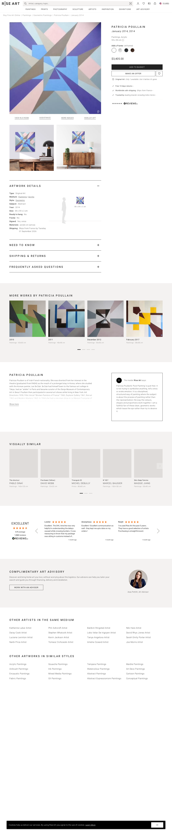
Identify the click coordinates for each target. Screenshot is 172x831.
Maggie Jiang (142, 483)
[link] (130, 3)
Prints (44, 9)
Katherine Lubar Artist (20, 628)
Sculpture (78, 9)
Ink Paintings (55, 669)
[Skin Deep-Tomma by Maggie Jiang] (148, 463)
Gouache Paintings (58, 664)
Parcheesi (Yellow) (48, 480)
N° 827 (105, 480)
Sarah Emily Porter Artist (138, 637)
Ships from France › (145, 90)
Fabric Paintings (17, 678)
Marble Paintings (134, 664)
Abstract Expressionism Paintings (104, 678)
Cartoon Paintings (135, 673)
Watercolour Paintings (98, 669)
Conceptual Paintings (137, 678)
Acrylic (31, 197)
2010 (11, 340)
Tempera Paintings (96, 664)
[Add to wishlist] (159, 73)
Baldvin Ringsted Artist (98, 628)
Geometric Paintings (42, 15)
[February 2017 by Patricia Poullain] (144, 319)
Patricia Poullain (61, 15)
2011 (50, 340)
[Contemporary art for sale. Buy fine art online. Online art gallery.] (10, 3)
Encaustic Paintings (19, 673)
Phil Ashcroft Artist (57, 628)
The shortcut (14, 480)
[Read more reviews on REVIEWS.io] (20, 539)
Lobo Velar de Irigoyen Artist (101, 632)
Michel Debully (81, 483)
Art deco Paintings (135, 669)
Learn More (90, 825)
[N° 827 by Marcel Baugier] (117, 463)
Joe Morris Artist (134, 642)
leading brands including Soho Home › (140, 95)
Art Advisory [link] (143, 9)
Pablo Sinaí (16, 483)
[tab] (55, 185)
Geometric (20, 200)
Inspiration (108, 9)
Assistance (45, 118)
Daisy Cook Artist (18, 632)
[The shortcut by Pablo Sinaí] (23, 463)
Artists (92, 9)
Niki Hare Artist (133, 628)
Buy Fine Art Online (11, 15)
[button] (37, 531)
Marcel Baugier (112, 483)
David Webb (47, 483)
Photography (60, 9)
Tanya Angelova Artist (98, 637)
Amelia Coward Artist (97, 642)
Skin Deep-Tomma (141, 480)
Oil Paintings (54, 678)
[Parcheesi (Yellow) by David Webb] (55, 463)
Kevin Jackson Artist (58, 637)
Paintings (31, 9)
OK (157, 825)
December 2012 (94, 340)
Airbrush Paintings (18, 669)
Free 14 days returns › (124, 86)
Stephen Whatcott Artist (60, 632)
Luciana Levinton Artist (21, 637)
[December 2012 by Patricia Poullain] (105, 319)
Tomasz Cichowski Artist (60, 642)
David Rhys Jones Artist (138, 632)
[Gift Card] (149, 3)
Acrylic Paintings (17, 664)
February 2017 (132, 340)
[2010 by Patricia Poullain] (27, 319)
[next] (160, 319)
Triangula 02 (77, 480)
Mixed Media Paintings (60, 673)
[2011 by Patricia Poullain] (66, 319)
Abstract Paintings (96, 673)
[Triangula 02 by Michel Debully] (86, 463)
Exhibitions (125, 9)
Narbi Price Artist (17, 642)
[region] (97, 531)
